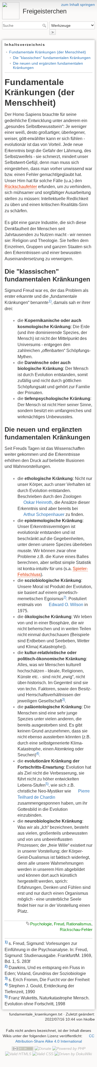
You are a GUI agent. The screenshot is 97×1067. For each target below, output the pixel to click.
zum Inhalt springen (78, 4)
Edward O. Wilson (66, 604)
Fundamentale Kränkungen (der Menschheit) (47, 52)
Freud (59, 924)
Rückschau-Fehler (76, 929)
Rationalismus (78, 924)
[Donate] (42, 1048)
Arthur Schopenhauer (43, 514)
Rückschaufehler (21, 186)
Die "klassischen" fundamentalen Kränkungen (52, 58)
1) (49, 301)
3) (63, 700)
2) (64, 597)
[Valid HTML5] (18, 1053)
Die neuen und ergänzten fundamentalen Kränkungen (48, 65)
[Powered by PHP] (68, 1048)
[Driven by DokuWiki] (73, 1053)
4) (37, 753)
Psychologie (41, 924)
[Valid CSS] (42, 1053)
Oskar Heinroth (37, 502)
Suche (44, 25)
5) (47, 784)
